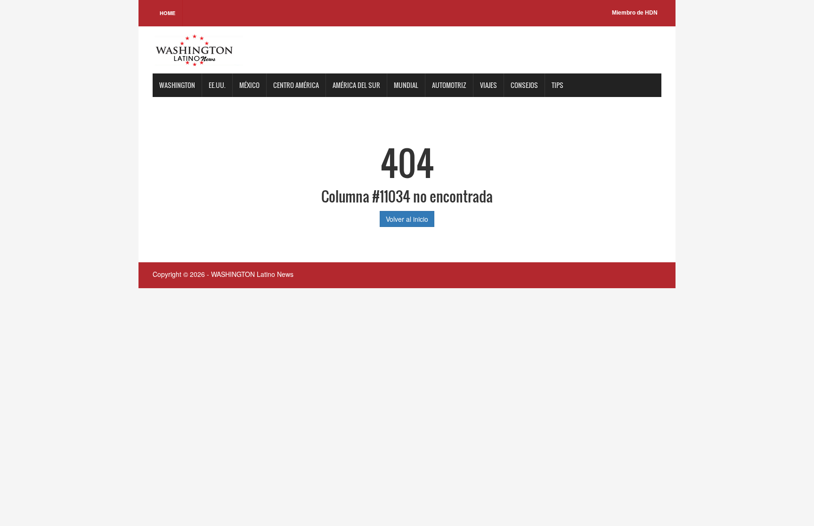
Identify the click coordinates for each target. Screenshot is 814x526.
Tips (557, 85)
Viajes (488, 85)
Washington (177, 85)
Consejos (524, 85)
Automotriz (449, 85)
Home (167, 12)
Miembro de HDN (635, 12)
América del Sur (356, 85)
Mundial (406, 85)
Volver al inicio (407, 219)
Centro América (296, 85)
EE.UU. (217, 85)
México (249, 85)
